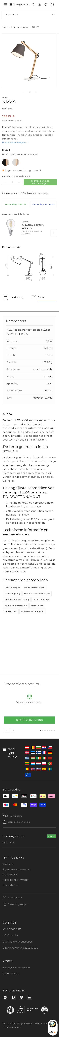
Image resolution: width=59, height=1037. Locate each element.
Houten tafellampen (34, 588)
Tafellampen (37, 605)
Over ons (8, 864)
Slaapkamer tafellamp (15, 605)
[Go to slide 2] (42, 730)
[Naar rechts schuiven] (36, 92)
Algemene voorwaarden (17, 869)
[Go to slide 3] (45, 730)
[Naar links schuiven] (23, 92)
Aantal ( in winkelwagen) (16, 176)
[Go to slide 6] (51, 730)
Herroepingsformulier (15, 879)
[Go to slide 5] (49, 730)
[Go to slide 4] (47, 730)
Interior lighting (12, 593)
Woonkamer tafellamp (32, 611)
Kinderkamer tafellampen (37, 593)
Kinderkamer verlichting (16, 599)
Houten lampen (19, 27)
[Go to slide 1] (40, 730)
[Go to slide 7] (54, 730)
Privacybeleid (11, 885)
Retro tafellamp (41, 599)
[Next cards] (13, 730)
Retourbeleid (10, 874)
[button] (6, 4)
